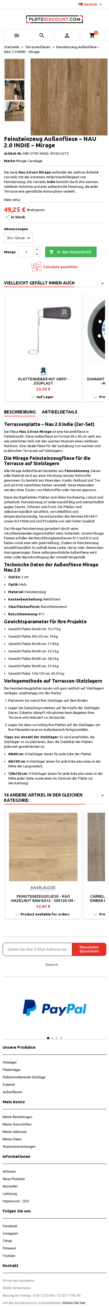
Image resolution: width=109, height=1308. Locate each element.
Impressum (11, 1201)
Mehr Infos (12, 200)
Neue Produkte (14, 1179)
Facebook (10, 1226)
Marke (9, 161)
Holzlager (10, 1062)
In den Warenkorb (70, 252)
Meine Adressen (15, 1132)
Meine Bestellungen (17, 1117)
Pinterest (9, 1248)
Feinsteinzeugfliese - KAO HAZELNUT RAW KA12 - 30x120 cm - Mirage (43, 900)
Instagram (10, 1233)
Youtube (9, 1256)
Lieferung (10, 1194)
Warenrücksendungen (19, 1147)
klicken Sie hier (73, 1303)
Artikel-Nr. (13, 153)
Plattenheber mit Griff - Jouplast (43, 381)
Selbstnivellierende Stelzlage (24, 1077)
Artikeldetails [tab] (60, 412)
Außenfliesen (12, 1092)
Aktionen (9, 1171)
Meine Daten (12, 1139)
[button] (7, 1012)
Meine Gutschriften (17, 1124)
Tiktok (7, 1241)
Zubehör (9, 1085)
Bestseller (10, 1186)
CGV (25, 1201)
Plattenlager (12, 1070)
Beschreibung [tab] (20, 412)
